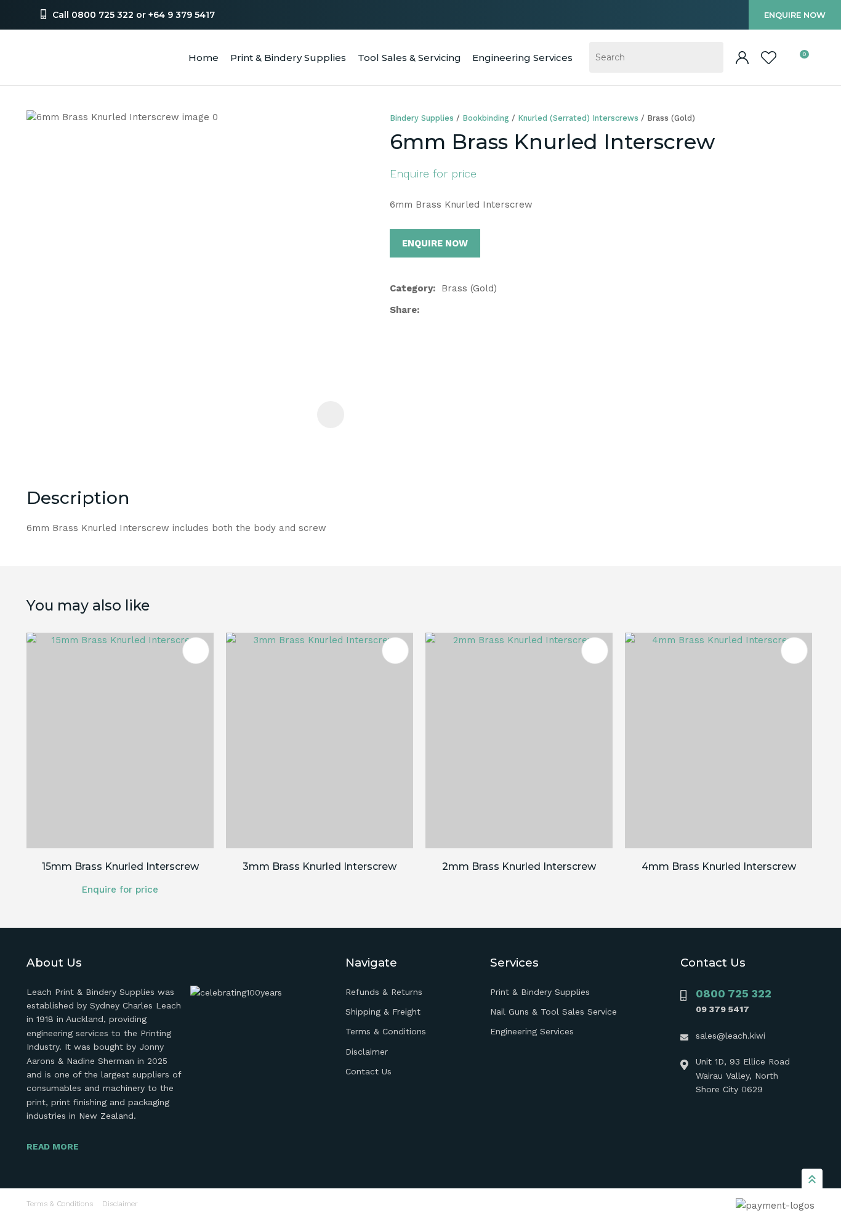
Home (203, 57)
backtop (812, 1178)
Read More (52, 1146)
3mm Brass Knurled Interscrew (319, 866)
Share (403, 309)
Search (708, 57)
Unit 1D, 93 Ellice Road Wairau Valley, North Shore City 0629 (743, 1075)
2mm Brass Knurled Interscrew (519, 866)
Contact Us (368, 1071)
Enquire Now (795, 15)
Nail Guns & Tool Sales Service (553, 1011)
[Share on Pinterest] (484, 310)
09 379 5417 (722, 1009)
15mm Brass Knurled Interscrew (120, 866)
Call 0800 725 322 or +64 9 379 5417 (133, 14)
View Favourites (768, 57)
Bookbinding (485, 118)
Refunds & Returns (383, 992)
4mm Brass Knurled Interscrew (719, 866)
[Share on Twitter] (445, 310)
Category (411, 288)
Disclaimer (366, 1052)
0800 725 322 (733, 993)
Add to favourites (195, 650)
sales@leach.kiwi (730, 1035)
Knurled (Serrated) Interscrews (578, 118)
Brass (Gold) (671, 118)
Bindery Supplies (422, 118)
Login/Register (742, 57)
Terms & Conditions (385, 1031)
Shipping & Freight (382, 1011)
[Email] (464, 310)
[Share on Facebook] (427, 310)
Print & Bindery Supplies (288, 57)
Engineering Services (532, 1031)
